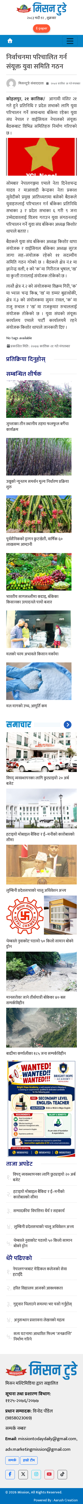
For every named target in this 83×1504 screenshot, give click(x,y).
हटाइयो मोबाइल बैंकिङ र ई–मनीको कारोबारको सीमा (40, 837)
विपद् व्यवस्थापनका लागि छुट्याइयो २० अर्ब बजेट (37, 781)
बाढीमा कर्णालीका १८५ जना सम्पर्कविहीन (36, 1053)
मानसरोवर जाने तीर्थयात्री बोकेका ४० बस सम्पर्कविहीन (36, 1000)
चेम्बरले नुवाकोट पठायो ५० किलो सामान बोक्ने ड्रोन (39, 944)
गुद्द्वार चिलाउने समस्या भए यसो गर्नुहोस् (42, 1304)
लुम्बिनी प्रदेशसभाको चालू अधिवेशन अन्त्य (36, 890)
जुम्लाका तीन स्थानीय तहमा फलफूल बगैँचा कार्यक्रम (37, 427)
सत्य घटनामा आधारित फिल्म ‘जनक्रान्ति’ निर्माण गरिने (42, 1336)
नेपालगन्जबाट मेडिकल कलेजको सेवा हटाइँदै (40, 1272)
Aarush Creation (66, 1500)
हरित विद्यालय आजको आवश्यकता (38, 1288)
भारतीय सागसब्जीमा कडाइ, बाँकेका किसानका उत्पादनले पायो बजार (32, 599)
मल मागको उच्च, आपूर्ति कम (26, 706)
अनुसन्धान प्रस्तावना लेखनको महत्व (39, 1320)
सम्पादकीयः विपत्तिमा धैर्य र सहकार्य (39, 1211)
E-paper (41, 28)
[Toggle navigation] (70, 41)
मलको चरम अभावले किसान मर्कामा (32, 654)
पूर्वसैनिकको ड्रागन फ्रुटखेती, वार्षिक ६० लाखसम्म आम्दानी (34, 542)
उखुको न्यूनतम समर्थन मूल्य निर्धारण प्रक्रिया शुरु (37, 484)
